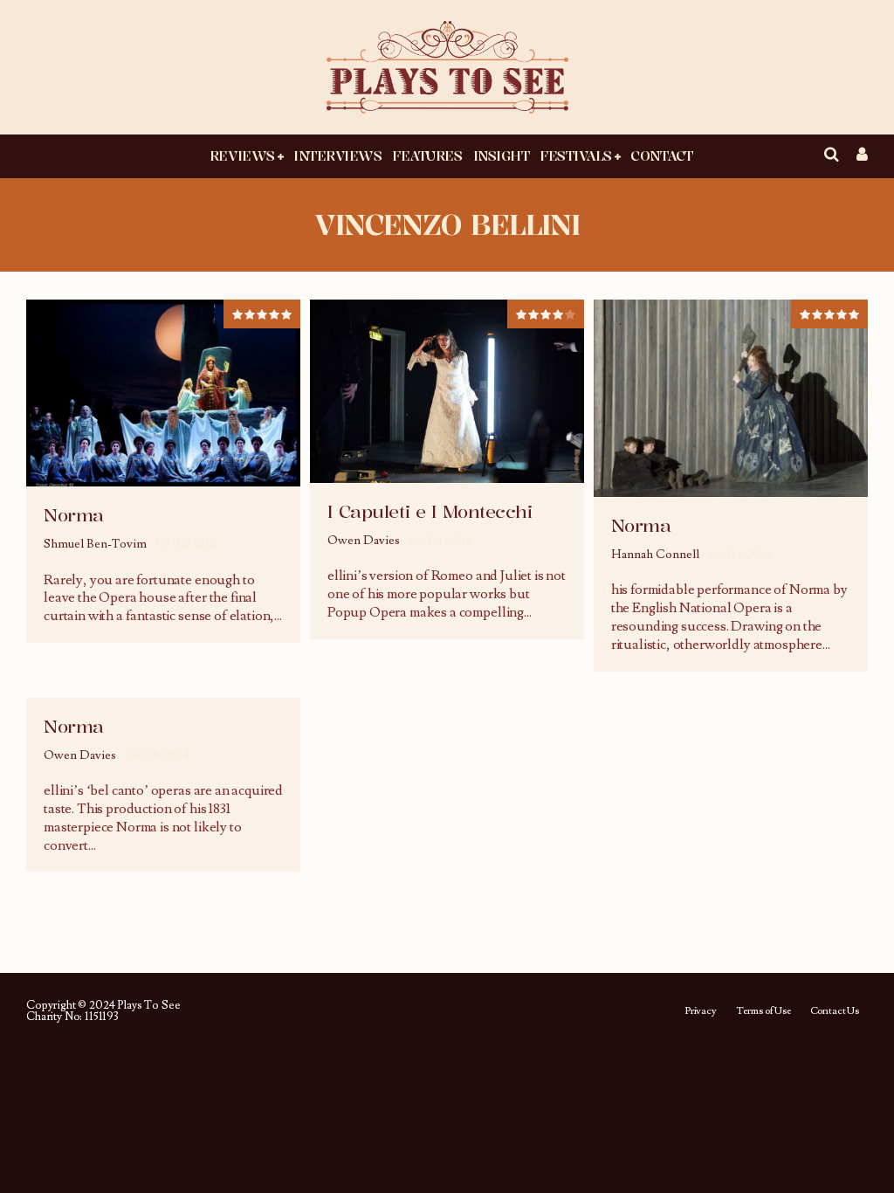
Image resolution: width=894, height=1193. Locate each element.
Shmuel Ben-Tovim (95, 544)
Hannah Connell (655, 554)
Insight (501, 155)
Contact (661, 155)
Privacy (700, 1011)
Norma (74, 515)
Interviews (337, 155)
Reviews (242, 155)
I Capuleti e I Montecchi (429, 511)
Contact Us (834, 1011)
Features (427, 155)
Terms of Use (763, 1011)
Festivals (576, 155)
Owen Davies (363, 540)
